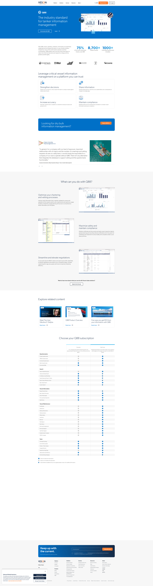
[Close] (45, 571)
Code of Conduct (104, 580)
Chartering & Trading (70, 570)
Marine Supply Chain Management (70, 573)
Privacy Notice (69, 580)
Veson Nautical (42, 2)
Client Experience (81, 564)
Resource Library (93, 562)
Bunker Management (70, 574)
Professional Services (82, 562)
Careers (103, 567)
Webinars (92, 569)
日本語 (103, 569)
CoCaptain (56, 566)
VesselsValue (57, 573)
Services (67, 2)
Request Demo (103, 3)
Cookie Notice (75, 580)
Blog (91, 564)
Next (42, 166)
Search (95, 3)
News (91, 572)
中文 (103, 570)
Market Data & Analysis (94, 567)
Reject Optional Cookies (39, 578)
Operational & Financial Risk (71, 567)
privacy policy (85, 552)
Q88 (55, 575)
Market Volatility (69, 564)
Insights (56, 564)
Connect (56, 562)
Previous (39, 166)
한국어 (103, 572)
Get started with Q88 (45, 31)
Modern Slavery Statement (95, 580)
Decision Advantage (106, 565)
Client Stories (92, 565)
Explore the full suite (76, 284)
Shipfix (56, 572)
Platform (55, 2)
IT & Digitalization (69, 576)
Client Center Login (111, 580)
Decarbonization (69, 562)
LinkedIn (39, 567)
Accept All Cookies (39, 575)
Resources (73, 2)
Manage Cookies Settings (39, 581)
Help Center (80, 567)
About (79, 2)
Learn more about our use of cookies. (15, 580)
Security (88, 580)
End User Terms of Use (82, 580)
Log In (112, 3)
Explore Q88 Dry (106, 123)
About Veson (104, 562)
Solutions (61, 2)
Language (97, 3)
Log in (56, 31)
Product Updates (93, 570)
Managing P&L (69, 569)
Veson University (81, 565)
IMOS (56, 570)
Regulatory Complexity (70, 565)
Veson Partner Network (106, 564)
